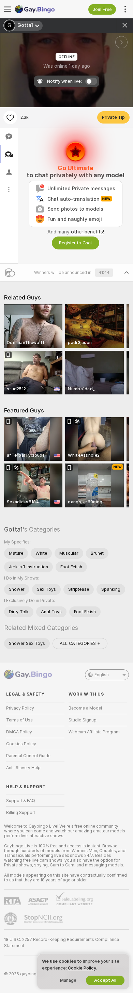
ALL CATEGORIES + (80, 643)
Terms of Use (19, 720)
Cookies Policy (21, 744)
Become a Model (85, 708)
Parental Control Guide (28, 755)
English (101, 674)
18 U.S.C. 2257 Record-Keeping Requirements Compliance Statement (61, 942)
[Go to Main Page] (40, 9)
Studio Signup (83, 720)
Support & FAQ (20, 800)
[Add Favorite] (10, 117)
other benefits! (87, 231)
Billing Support (20, 812)
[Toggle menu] (7, 9)
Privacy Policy (20, 708)
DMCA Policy (19, 732)
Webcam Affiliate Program (94, 732)
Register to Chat (75, 242)
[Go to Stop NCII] (44, 919)
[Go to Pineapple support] (11, 918)
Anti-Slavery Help (23, 767)
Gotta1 (13, 529)
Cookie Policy (82, 968)
